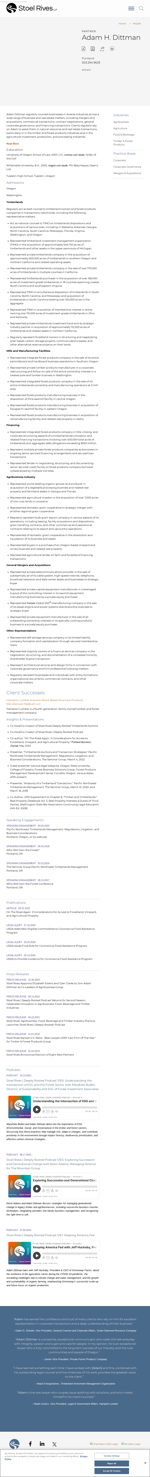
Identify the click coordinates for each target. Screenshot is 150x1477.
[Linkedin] (42, 1443)
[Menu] (131, 8)
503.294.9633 (91, 62)
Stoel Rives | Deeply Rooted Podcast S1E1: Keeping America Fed (50, 1235)
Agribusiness (121, 121)
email (86, 70)
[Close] (145, 1463)
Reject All (111, 1463)
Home (122, 24)
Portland (88, 58)
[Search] (141, 8)
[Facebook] (30, 1443)
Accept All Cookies (111, 1471)
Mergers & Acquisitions (127, 173)
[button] (102, 48)
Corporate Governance (127, 166)
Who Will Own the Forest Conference (29, 884)
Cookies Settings (112, 1456)
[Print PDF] (83, 48)
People (137, 24)
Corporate (119, 160)
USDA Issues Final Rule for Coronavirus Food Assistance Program (46, 946)
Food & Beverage (123, 134)
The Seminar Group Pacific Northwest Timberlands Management (47, 867)
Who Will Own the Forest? (23, 850)
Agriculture (120, 128)
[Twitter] (54, 1444)
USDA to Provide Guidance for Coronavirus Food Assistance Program (49, 959)
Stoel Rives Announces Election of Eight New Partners (40, 1054)
